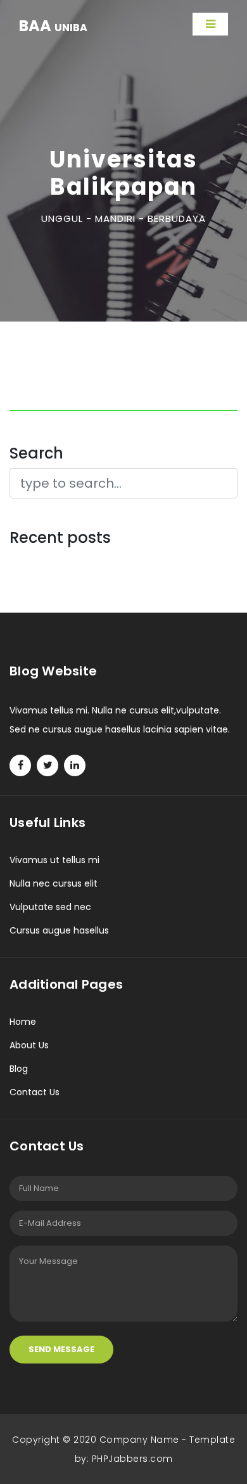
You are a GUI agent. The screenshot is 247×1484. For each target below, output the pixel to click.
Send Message (61, 1349)
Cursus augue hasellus (59, 930)
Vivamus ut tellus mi (54, 860)
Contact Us (35, 1092)
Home (23, 1021)
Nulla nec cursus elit (54, 883)
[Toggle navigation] (210, 24)
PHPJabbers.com (132, 1458)
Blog (19, 1068)
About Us (29, 1045)
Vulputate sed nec (50, 907)
